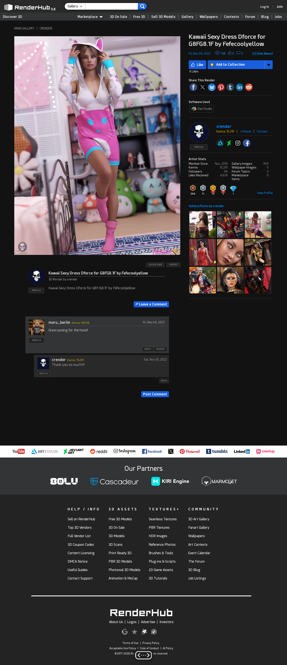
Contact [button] (262, 131)
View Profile (265, 193)
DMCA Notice (78, 561)
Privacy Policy (150, 643)
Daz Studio (205, 108)
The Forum (196, 561)
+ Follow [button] (245, 131)
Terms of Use (130, 643)
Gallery (188, 17)
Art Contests (198, 545)
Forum (250, 17)
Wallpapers (209, 17)
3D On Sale (118, 17)
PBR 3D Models (120, 561)
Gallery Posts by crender (206, 206)
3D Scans (115, 545)
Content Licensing (81, 553)
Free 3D (139, 17)
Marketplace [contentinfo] (88, 17)
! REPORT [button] (173, 265)
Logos (132, 622)
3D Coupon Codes (81, 545)
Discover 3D (12, 17)
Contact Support (80, 578)
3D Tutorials (158, 578)
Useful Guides (78, 570)
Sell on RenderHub (81, 519)
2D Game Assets (161, 570)
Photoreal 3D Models (124, 570)
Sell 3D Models (163, 17)
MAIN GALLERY (24, 28)
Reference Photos (162, 545)
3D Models (117, 536)
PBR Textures (159, 528)
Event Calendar (199, 553)
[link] (266, 6)
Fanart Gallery (198, 528)
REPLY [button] (148, 349)
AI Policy (168, 648)
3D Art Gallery (198, 519)
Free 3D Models (120, 519)
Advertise (148, 622)
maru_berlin (59, 322)
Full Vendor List (79, 536)
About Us (116, 622)
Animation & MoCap (123, 578)
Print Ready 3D (120, 553)
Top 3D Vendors (80, 528)
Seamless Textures (163, 519)
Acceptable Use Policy (122, 648)
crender (59, 359)
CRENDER (45, 28)
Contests (231, 17)
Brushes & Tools (161, 553)
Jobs (278, 17)
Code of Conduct (149, 648)
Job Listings (197, 578)
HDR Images (158, 536)
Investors (166, 622)
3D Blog (194, 570)
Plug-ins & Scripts (162, 561)
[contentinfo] (77, 6)
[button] (97, 145)
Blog (265, 17)
